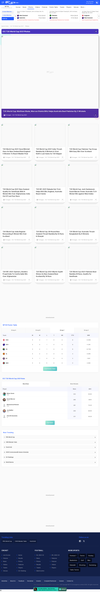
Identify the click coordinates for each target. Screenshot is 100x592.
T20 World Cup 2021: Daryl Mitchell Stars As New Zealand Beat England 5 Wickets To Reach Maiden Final (16, 151)
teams (62, 7)
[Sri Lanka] (4, 354)
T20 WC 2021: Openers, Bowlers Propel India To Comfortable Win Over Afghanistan (15, 274)
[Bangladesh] (4, 363)
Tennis (82, 555)
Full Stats (50, 422)
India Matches (7, 15)
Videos (37, 7)
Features (21, 564)
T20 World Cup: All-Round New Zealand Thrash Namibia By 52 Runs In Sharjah (50, 234)
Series (20, 555)
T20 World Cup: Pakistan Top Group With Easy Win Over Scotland (83, 150)
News (24, 7)
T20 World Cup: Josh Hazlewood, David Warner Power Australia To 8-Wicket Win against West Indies (83, 191)
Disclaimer (30, 581)
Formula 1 (73, 555)
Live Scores (6, 555)
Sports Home (4, 26)
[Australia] (4, 345)
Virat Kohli (9, 447)
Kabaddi (72, 565)
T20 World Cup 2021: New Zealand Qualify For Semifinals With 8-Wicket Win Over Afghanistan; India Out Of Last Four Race (16, 192)
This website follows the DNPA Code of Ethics (47, 584)
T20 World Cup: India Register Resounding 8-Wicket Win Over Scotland (15, 234)
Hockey (90, 555)
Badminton (73, 560)
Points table (54, 7)
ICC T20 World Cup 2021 (16, 26)
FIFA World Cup (10, 437)
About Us (13, 581)
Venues (76, 7)
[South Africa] (4, 349)
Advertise (4, 581)
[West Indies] (4, 358)
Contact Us (70, 581)
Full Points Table (50, 369)
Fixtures (44, 7)
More (83, 7)
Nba (89, 560)
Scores (18, 7)
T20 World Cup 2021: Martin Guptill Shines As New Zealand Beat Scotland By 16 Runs (49, 274)
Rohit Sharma (9, 462)
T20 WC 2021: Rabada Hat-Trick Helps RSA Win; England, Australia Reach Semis (49, 191)
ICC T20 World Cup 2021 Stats (14, 378)
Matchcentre (40, 571)
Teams (5, 567)
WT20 (6, 7)
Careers (61, 581)
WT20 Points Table (10, 325)
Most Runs (26, 384)
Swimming (92, 565)
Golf (82, 560)
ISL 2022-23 (40, 555)
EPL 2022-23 (55, 555)
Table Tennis (74, 570)
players (69, 7)
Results (20, 558)
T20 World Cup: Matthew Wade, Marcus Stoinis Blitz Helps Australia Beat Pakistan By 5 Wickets (44, 111)
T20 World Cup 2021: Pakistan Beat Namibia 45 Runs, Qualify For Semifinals (82, 274)
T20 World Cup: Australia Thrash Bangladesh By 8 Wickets (82, 233)
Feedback (21, 581)
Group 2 (86, 330)
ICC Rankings (9, 457)
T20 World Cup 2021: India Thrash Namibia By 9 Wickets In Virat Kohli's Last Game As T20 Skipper (49, 151)
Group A (13, 330)
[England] (4, 340)
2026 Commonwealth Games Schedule (17, 452)
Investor (38, 581)
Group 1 (62, 330)
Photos (31, 7)
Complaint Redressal (50, 581)
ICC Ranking (22, 571)
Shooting (82, 565)
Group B (38, 330)
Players (20, 567)
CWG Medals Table (11, 442)
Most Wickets (74, 384)
